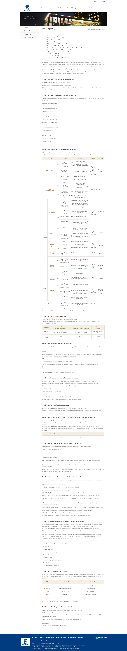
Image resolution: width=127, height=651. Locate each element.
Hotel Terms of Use (61, 637)
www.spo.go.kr (48, 557)
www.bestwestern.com (50, 648)
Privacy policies (72, 637)
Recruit (41, 637)
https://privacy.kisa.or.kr (50, 549)
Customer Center (50, 637)
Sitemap (95, 1)
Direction (80, 637)
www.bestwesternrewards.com (73, 648)
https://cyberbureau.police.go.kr (52, 565)
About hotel (34, 637)
